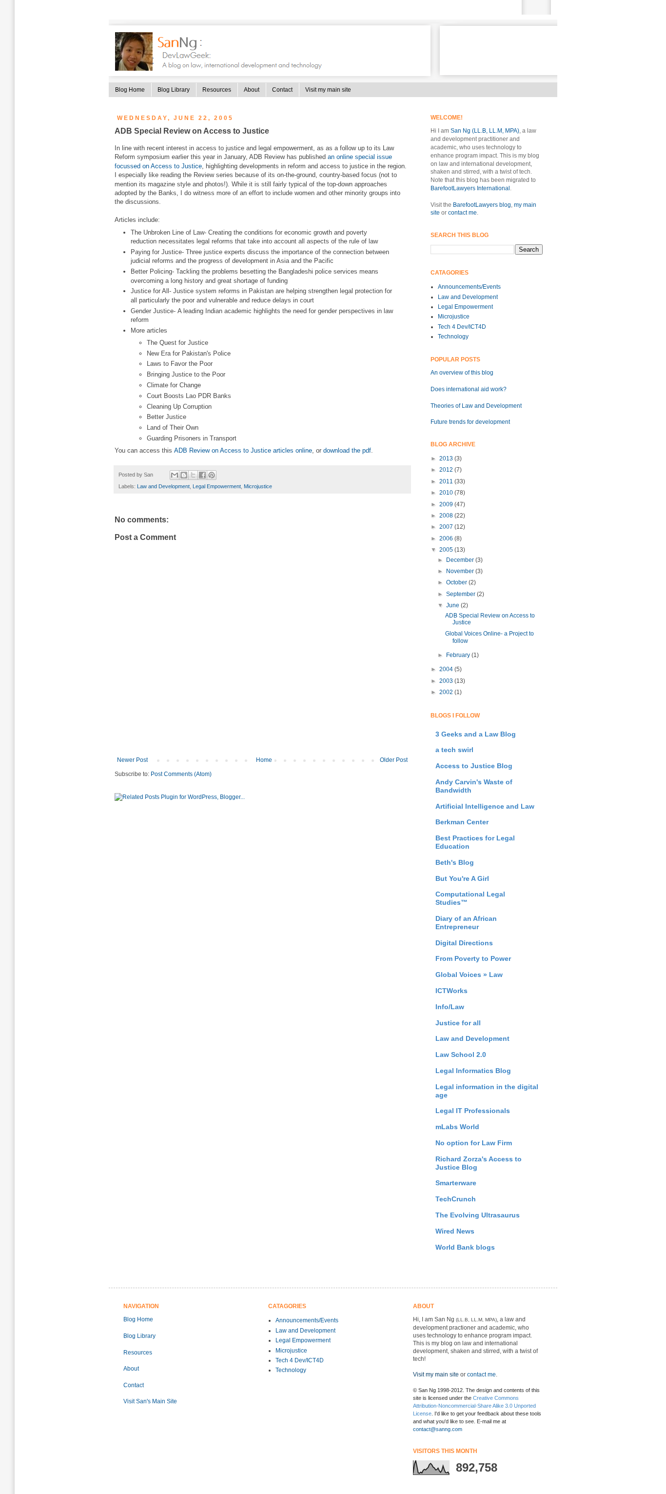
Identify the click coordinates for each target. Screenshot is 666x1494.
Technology (453, 336)
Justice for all (458, 1023)
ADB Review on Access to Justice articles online (243, 450)
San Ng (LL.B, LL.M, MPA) (485, 130)
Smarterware (455, 1183)
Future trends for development (470, 421)
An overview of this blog (462, 372)
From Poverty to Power (473, 958)
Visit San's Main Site (150, 1401)
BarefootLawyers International (470, 188)
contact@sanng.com (437, 1429)
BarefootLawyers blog (482, 204)
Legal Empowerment (217, 486)
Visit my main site (328, 89)
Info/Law (449, 1007)
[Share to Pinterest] (211, 475)
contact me (462, 212)
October (457, 582)
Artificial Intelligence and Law (484, 806)
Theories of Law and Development (476, 405)
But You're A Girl (462, 878)
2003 (446, 680)
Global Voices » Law (469, 974)
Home (264, 760)
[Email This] (174, 475)
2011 (446, 481)
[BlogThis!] (184, 475)
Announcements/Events (469, 286)
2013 (446, 458)
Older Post (394, 760)
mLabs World (457, 1127)
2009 (446, 504)
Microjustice (258, 486)
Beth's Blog (454, 862)
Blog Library (173, 89)
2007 (446, 526)
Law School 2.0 (460, 1054)
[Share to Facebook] (202, 475)
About (251, 89)
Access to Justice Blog (473, 766)
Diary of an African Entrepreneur (466, 923)
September (461, 594)
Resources (216, 89)
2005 (446, 549)
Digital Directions (464, 943)
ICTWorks (451, 991)
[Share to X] (193, 475)
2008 (446, 515)
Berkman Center (462, 822)
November (460, 571)
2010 (446, 492)
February (458, 655)
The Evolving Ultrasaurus (477, 1215)
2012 (446, 469)
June (453, 605)
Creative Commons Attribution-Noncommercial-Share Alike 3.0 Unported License (474, 1405)
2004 (446, 669)
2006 (446, 538)
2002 (446, 692)
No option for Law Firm (473, 1143)
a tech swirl (454, 750)
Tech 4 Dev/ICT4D (462, 326)
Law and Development (163, 486)
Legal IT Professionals (472, 1111)
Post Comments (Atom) (181, 774)
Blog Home (130, 89)
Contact (282, 89)
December (460, 560)
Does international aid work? (469, 389)
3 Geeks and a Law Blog (475, 734)
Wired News (454, 1231)
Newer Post (132, 760)
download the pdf (347, 450)
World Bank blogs (465, 1247)
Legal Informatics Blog (473, 1071)
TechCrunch (455, 1199)
